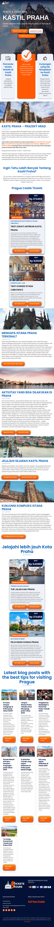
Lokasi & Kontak (7, 903)
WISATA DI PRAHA (8, 432)
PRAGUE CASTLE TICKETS (27, 36)
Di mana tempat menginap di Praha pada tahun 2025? (8, 707)
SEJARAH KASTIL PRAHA (10, 477)
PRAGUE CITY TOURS (36, 31)
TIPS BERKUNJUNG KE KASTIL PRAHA (13, 536)
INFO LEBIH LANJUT (20, 251)
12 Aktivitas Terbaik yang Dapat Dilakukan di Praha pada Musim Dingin (26, 764)
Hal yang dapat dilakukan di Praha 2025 (43, 762)
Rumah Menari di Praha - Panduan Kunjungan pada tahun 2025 (8, 764)
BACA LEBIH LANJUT (8, 739)
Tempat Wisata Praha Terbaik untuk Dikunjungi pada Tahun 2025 (26, 708)
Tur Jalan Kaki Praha (23, 589)
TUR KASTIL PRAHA (23, 432)
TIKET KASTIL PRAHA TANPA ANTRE (13, 364)
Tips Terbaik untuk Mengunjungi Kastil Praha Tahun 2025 (14, 906)
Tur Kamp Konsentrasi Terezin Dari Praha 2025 (8, 842)
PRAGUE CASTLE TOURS (19, 31)
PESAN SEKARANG (34, 251)
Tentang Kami (6, 901)
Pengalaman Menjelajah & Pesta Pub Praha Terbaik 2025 (44, 707)
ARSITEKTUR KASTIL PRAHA (29, 477)
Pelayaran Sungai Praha (25, 642)
